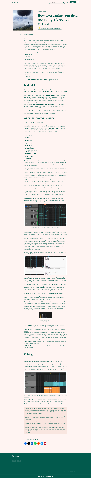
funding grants (31, 430)
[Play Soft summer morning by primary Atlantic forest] (39, 28)
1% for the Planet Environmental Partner (34, 413)
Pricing (50, 462)
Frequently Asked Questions (55, 459)
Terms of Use (51, 465)
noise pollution (35, 429)
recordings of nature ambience (38, 416)
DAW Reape (35, 70)
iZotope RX (52, 70)
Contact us (68, 456)
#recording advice (42, 11)
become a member (39, 423)
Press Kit (67, 468)
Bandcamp (47, 246)
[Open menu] (78, 2)
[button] (50, 28)
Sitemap (50, 471)
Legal (66, 462)
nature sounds (54, 408)
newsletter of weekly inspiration (55, 421)
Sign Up (72, 2)
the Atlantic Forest (42, 79)
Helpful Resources (69, 459)
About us (51, 456)
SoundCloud (27, 246)
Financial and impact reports (71, 471)
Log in (67, 2)
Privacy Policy (68, 465)
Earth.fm (33, 246)
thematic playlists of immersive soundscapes (42, 417)
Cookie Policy (52, 468)
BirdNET (26, 331)
